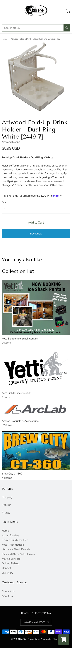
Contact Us (8, 591)
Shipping (7, 497)
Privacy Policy (43, 613)
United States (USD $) (34, 622)
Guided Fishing (10, 563)
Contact (6, 568)
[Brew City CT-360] (36, 450)
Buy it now (36, 233)
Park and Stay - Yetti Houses (18, 554)
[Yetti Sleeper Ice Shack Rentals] (36, 307)
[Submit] (67, 27)
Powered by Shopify (50, 639)
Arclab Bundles (10, 535)
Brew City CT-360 (12, 473)
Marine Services (11, 558)
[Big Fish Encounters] (36, 11)
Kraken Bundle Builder (15, 540)
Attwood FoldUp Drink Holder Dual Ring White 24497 (35, 39)
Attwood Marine (11, 141)
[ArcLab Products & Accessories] (36, 410)
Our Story (7, 572)
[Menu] (9, 11)
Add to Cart (36, 222)
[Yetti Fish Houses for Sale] (36, 368)
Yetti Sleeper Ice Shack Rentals (20, 338)
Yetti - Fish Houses (13, 544)
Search (25, 613)
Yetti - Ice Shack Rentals (16, 549)
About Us (7, 596)
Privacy (6, 512)
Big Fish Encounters (29, 639)
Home (4, 39)
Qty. (4, 202)
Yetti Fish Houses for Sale (16, 393)
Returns (6, 505)
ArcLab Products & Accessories (20, 421)
